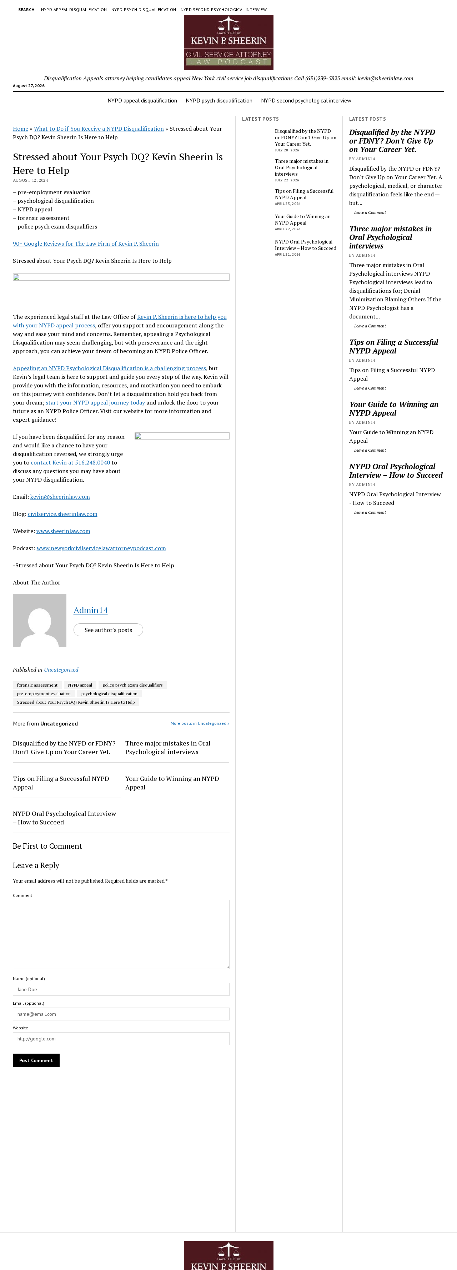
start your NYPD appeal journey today (96, 402)
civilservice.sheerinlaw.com (62, 514)
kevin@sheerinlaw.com (60, 497)
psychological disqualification (109, 693)
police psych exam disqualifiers (133, 685)
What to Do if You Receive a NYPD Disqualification (99, 128)
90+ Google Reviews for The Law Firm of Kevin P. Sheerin (86, 243)
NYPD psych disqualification (143, 9)
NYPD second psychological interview (224, 9)
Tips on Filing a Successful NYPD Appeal (393, 346)
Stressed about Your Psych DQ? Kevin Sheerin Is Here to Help (76, 702)
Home (20, 128)
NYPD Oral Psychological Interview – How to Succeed (396, 470)
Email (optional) (28, 1003)
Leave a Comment (369, 212)
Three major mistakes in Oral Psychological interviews (390, 237)
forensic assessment (37, 685)
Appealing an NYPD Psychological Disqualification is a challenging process (109, 368)
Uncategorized (61, 669)
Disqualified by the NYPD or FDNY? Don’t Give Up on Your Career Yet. (392, 141)
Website (20, 1027)
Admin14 (91, 610)
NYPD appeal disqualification (74, 9)
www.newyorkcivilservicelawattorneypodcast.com (101, 548)
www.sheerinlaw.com (63, 531)
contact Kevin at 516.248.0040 (71, 462)
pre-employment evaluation (44, 693)
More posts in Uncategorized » (200, 723)
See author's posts (108, 630)
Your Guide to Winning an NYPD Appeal (393, 408)
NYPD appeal (80, 685)
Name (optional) (29, 978)
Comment (22, 895)
